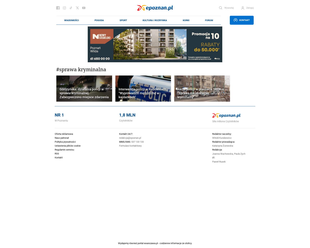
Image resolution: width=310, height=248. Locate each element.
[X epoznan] (77, 7)
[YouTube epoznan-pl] (83, 7)
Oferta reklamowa (64, 133)
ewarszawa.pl (151, 243)
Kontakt (244, 20)
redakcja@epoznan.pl (130, 137)
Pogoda (99, 20)
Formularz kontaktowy (130, 145)
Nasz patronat (62, 137)
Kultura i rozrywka (155, 20)
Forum (209, 20)
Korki (186, 20)
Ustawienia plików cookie (68, 145)
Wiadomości (71, 20)
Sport (123, 20)
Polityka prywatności (65, 141)
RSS (57, 153)
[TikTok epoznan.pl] (70, 7)
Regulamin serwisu (64, 149)
